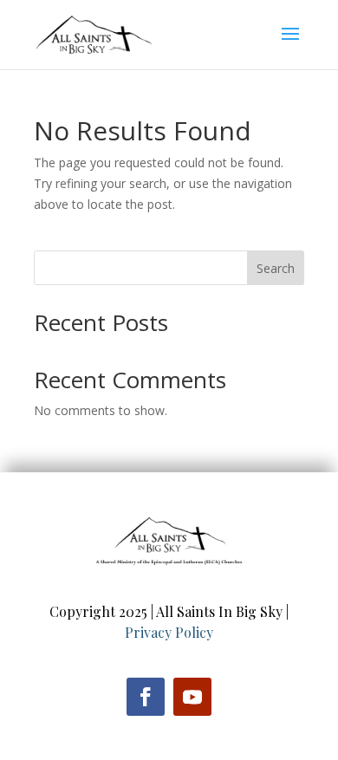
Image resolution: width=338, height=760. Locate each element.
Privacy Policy (169, 632)
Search (276, 268)
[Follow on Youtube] (192, 697)
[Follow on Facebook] (146, 697)
